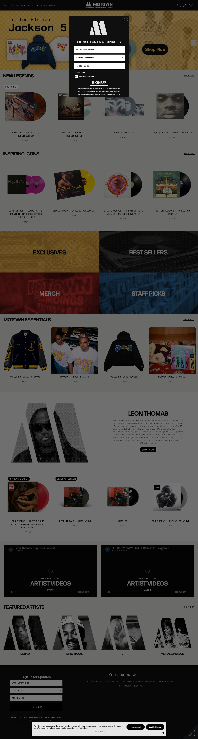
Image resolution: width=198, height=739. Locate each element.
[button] (126, 19)
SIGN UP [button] (99, 83)
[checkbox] (100, 76)
